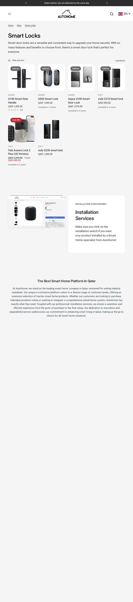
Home (10, 25)
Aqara (11, 95)
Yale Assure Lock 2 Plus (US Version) (19, 152)
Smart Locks (30, 25)
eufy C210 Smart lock (110, 98)
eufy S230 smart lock (50, 150)
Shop (19, 25)
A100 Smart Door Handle (18, 100)
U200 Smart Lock (48, 98)
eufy (100, 95)
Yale (10, 146)
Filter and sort (18, 60)
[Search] (112, 14)
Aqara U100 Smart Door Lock (79, 100)
